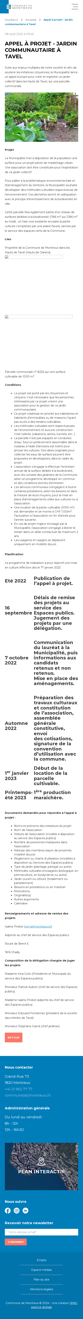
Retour (13, 1037)
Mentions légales (41, 1289)
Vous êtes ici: (11, 19)
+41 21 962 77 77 (18, 1089)
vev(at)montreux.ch (38, 926)
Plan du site (41, 1279)
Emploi (41, 1260)
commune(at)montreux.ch (28, 1095)
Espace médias (41, 1270)
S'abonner (16, 1241)
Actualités (30, 19)
